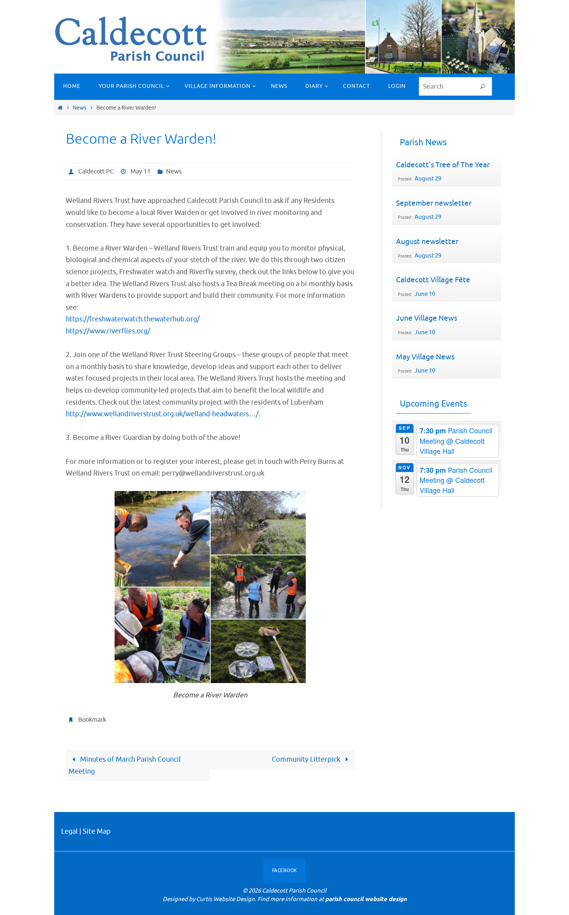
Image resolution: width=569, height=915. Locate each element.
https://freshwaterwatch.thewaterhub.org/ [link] (133, 319)
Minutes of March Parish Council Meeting (124, 765)
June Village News (426, 318)
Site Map (97, 831)
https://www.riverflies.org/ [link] (108, 331)
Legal (69, 831)
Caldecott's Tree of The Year (443, 165)
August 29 (428, 178)
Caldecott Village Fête (433, 280)
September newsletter (433, 203)
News (79, 107)
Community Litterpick (307, 759)
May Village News (425, 357)
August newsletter (427, 241)
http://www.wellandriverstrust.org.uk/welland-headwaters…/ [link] (162, 414)
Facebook (284, 870)
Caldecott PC (96, 171)
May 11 (140, 171)
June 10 (425, 294)
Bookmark (92, 720)
